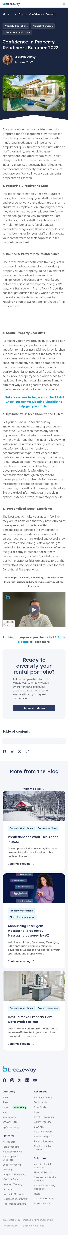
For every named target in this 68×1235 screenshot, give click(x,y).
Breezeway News (47, 828)
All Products (9, 1141)
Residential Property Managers (44, 1187)
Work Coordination (12, 1151)
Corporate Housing (44, 1198)
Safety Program (42, 1121)
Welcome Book (10, 1179)
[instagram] (12, 1080)
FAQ (5, 1112)
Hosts (37, 1193)
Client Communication (17, 32)
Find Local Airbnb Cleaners (43, 1148)
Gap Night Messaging (14, 1194)
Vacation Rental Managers (42, 1166)
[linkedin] (27, 1080)
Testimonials (40, 1102)
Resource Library (43, 1097)
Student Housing (42, 1203)
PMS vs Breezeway (44, 1141)
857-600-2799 (10, 1122)
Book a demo (9, 1117)
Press (5, 1102)
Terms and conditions (32, 1225)
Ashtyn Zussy (25, 57)
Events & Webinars (44, 1117)
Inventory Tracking (12, 1184)
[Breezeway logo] (19, 1069)
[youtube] (35, 1080)
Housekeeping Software (15, 1199)
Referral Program (43, 1131)
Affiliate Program (43, 1136)
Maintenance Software (14, 1203)
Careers (7, 1107)
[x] (20, 1080)
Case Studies (41, 1107)
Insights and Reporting (14, 1174)
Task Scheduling (11, 1146)
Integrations (9, 1189)
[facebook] (4, 1080)
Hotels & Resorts (43, 1172)
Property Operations (16, 26)
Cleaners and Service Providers (45, 1179)
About (6, 1097)
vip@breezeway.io (12, 1127)
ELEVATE (39, 1126)
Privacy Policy (10, 1225)
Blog (21, 14)
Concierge (8, 1169)
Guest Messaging (12, 1164)
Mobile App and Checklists (11, 1158)
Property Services (43, 26)
